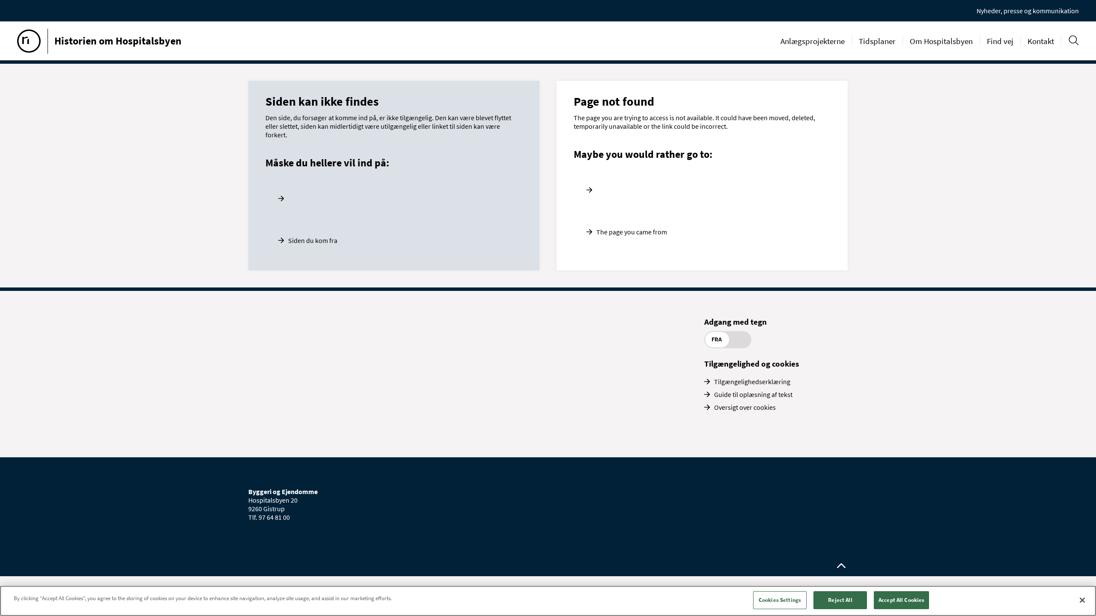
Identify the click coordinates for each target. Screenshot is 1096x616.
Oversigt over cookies (745, 407)
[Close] (1082, 600)
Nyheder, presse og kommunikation (1028, 10)
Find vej (1000, 41)
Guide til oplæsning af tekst (753, 394)
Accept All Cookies (901, 600)
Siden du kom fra (312, 240)
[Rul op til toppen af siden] (841, 566)
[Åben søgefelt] (1073, 40)
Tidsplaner (877, 41)
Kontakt (1041, 41)
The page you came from (631, 232)
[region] (548, 601)
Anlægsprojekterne (812, 41)
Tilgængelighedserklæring (752, 381)
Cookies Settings (780, 600)
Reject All (840, 600)
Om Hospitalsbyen (941, 41)
